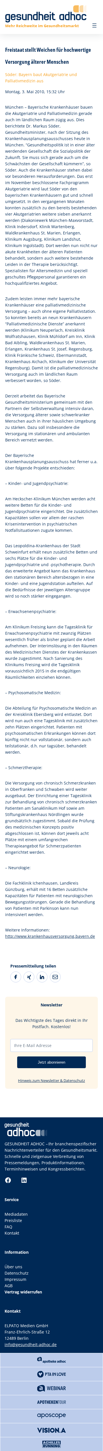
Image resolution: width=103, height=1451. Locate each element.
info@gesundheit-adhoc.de (31, 1344)
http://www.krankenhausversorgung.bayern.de (50, 936)
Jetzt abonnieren (51, 1062)
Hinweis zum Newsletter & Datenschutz (51, 1080)
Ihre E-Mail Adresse (33, 1045)
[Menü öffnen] (94, 25)
